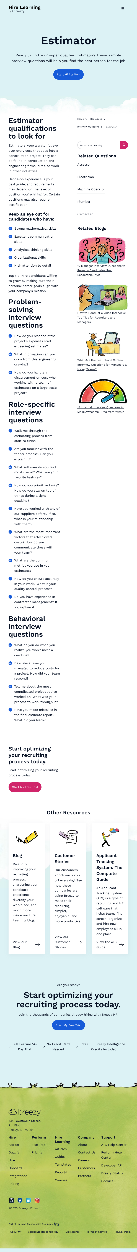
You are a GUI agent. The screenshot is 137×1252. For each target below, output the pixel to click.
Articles (61, 1149)
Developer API (112, 1165)
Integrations (18, 1176)
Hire (12, 1160)
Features (38, 1145)
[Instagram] (37, 1200)
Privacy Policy (123, 1231)
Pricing (14, 1183)
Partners (84, 1176)
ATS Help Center (113, 1145)
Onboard (15, 1168)
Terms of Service (97, 1231)
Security (15, 1231)
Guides (60, 1156)
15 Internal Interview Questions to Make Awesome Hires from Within (100, 410)
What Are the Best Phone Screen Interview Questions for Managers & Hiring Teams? (102, 364)
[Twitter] (11, 1200)
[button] (123, 8)
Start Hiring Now (68, 74)
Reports (61, 1172)
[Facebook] (20, 1200)
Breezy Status (112, 1173)
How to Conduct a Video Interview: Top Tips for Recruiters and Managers (101, 317)
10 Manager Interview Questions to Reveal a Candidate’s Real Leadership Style (101, 270)
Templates (63, 1164)
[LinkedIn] (28, 1200)
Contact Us (86, 1152)
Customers (86, 1168)
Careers (84, 1160)
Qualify (14, 1152)
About (82, 1145)
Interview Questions (88, 126)
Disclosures (72, 1231)
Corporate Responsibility (43, 1231)
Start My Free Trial (25, 787)
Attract (14, 1145)
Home (80, 119)
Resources (96, 119)
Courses (61, 1180)
